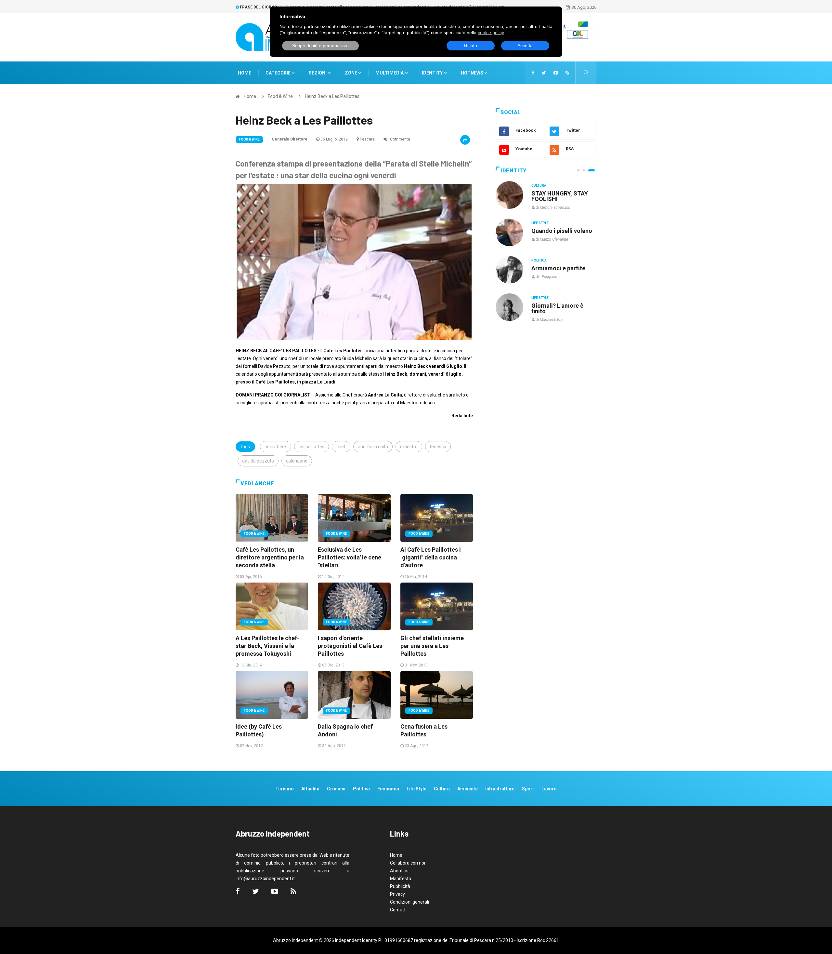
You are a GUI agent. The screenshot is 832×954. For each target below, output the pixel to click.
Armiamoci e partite (558, 268)
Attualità (310, 788)
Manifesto (400, 878)
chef (341, 446)
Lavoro (549, 788)
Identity (432, 72)
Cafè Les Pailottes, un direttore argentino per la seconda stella (270, 557)
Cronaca (336, 788)
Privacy (397, 894)
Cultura (538, 185)
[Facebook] (533, 72)
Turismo (284, 788)
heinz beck (276, 446)
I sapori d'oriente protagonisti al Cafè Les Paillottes (350, 646)
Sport (528, 788)
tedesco (438, 446)
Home (244, 72)
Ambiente (467, 788)
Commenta (399, 139)
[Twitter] (544, 72)
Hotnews (472, 72)
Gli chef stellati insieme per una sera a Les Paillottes (432, 646)
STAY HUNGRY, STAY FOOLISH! (559, 196)
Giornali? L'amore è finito (557, 308)
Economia (388, 788)
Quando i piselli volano (561, 230)
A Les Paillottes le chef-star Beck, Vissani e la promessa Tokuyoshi (267, 646)
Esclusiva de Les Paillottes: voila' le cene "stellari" (349, 557)
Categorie (279, 72)
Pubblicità (400, 886)
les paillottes (311, 446)
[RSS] (567, 72)
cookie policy (491, 32)
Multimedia (390, 72)
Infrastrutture (499, 788)
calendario (296, 461)
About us (399, 870)
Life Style (540, 223)
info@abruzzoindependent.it (265, 878)
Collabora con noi (407, 863)
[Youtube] (555, 72)
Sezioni (318, 72)
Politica (539, 260)
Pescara (367, 139)
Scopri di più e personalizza (320, 45)
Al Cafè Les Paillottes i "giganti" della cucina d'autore (430, 557)
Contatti (398, 909)
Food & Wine (280, 96)
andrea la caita (373, 446)
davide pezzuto (258, 461)
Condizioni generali (409, 902)
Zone (351, 72)
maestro (409, 446)
